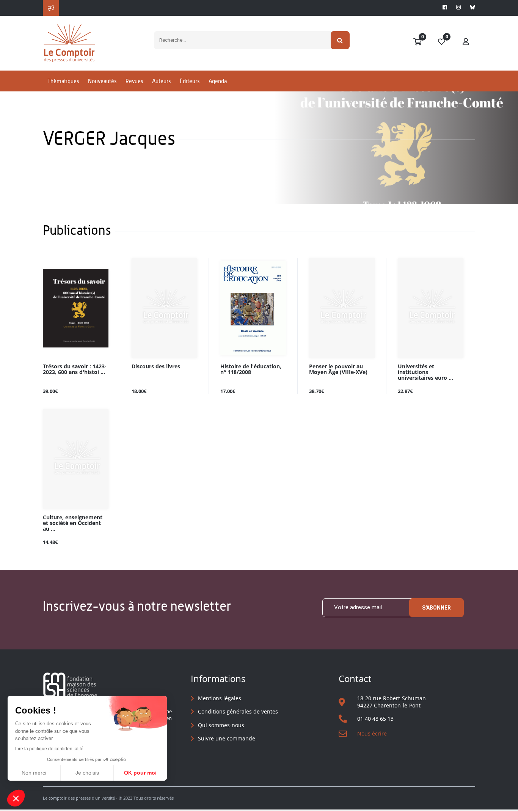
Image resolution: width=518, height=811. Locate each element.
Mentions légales (219, 698)
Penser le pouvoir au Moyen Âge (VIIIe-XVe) (338, 369)
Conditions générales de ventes (238, 711)
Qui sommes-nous (221, 725)
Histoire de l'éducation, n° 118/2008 (250, 369)
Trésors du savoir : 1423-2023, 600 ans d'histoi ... (75, 369)
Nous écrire (372, 733)
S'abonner (436, 608)
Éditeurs (189, 81)
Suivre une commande (226, 738)
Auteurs (161, 81)
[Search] (340, 40)
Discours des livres (156, 366)
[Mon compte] (466, 42)
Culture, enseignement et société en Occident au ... (72, 523)
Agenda (218, 81)
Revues (134, 81)
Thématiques (63, 81)
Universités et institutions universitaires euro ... (425, 372)
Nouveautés (102, 81)
